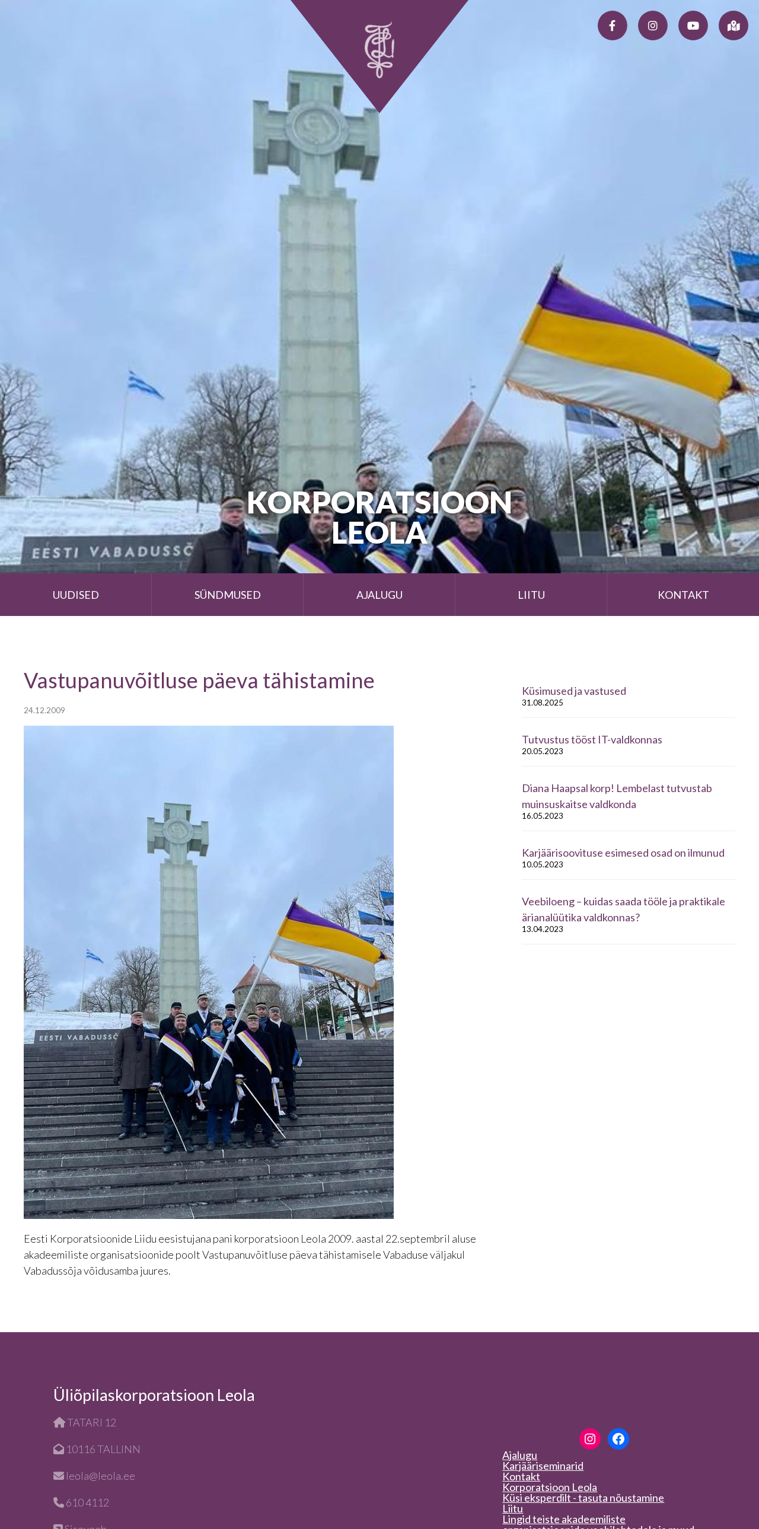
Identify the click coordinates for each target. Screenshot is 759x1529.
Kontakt (683, 594)
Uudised (76, 594)
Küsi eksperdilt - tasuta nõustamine (583, 1497)
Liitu (531, 594)
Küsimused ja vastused (574, 690)
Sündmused (227, 594)
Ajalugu (379, 594)
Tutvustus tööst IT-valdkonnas (592, 739)
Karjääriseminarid (542, 1465)
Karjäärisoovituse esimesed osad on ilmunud (623, 852)
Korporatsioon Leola (549, 1486)
